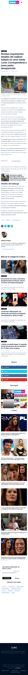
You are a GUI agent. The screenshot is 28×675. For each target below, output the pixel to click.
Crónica (22, 257)
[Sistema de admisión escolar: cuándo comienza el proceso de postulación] (8, 398)
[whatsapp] (12, 226)
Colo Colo (4, 586)
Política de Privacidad (15, 672)
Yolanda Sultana (5, 588)
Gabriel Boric (11, 586)
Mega (13, 592)
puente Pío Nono (5, 152)
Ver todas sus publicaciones (8, 249)
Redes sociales (20, 586)
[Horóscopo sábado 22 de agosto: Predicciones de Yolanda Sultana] (14, 522)
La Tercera (23, 136)
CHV (20, 169)
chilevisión (10, 590)
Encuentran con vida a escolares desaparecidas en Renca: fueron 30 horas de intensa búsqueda (13, 281)
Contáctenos (23, 670)
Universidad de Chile (16, 588)
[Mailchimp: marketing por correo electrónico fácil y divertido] (17, 579)
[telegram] (8, 226)
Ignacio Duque (5, 71)
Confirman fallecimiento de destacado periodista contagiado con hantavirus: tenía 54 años (13, 313)
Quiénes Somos (5, 670)
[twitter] (5, 226)
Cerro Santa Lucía (16, 220)
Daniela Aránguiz (5, 592)
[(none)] (4, 234)
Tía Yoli (3, 590)
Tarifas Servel (15, 670)
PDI (3, 220)
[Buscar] (24, 2)
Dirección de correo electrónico (9, 572)
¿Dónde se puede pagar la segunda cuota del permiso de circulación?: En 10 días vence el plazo (14, 346)
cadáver (21, 108)
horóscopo (17, 590)
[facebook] (2, 226)
